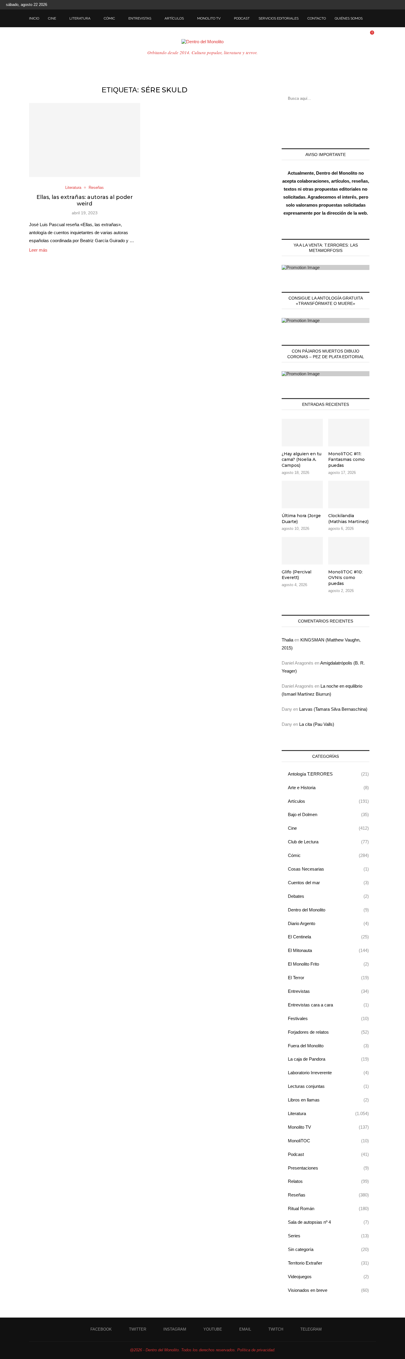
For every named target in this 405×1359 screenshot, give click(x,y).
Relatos (328, 1181)
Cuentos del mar (328, 882)
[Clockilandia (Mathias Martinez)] (348, 494)
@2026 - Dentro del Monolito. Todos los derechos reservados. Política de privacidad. (202, 1350)
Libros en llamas (328, 1099)
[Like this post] (71, 260)
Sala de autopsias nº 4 (328, 1222)
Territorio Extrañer (328, 1262)
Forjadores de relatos (328, 1032)
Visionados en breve (328, 1290)
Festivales (328, 1018)
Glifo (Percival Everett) (296, 574)
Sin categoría (328, 1249)
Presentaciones (328, 1167)
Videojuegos (328, 1276)
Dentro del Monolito (328, 909)
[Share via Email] (97, 260)
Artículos (174, 18)
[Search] (373, 18)
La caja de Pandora (328, 1059)
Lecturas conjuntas (328, 1086)
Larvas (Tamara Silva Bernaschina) (333, 709)
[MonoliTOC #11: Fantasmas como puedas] (348, 432)
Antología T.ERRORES (328, 773)
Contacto (316, 18)
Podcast (242, 18)
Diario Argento (328, 923)
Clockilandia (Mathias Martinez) (348, 518)
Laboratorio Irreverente (328, 1072)
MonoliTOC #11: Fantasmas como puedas (346, 459)
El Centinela (328, 936)
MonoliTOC (328, 1140)
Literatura (79, 18)
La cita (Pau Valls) (316, 724)
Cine (52, 18)
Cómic (109, 18)
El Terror (328, 977)
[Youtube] (377, 4)
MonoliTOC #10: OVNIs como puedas (345, 577)
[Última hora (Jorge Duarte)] (302, 494)
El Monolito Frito (328, 963)
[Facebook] (356, 4)
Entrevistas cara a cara (328, 1004)
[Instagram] (370, 4)
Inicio (34, 18)
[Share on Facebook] (79, 260)
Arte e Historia (328, 787)
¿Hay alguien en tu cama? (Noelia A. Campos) (301, 459)
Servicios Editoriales (279, 18)
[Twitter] (363, 4)
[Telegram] (397, 4)
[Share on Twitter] (85, 260)
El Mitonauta (328, 950)
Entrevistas (139, 18)
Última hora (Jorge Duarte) (301, 518)
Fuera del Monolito (328, 1045)
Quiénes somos (349, 18)
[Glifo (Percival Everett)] (302, 550)
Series (328, 1235)
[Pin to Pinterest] (91, 260)
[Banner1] (325, 267)
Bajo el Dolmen (328, 814)
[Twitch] (390, 4)
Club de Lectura (328, 841)
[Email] (383, 4)
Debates (328, 896)
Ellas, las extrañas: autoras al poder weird (84, 200)
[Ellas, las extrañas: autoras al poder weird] (84, 140)
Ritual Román (328, 1208)
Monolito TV (209, 18)
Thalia (287, 639)
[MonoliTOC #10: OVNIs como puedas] (348, 550)
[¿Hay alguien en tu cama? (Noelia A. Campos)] (302, 432)
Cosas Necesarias (328, 868)
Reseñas (328, 1194)
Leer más (38, 249)
